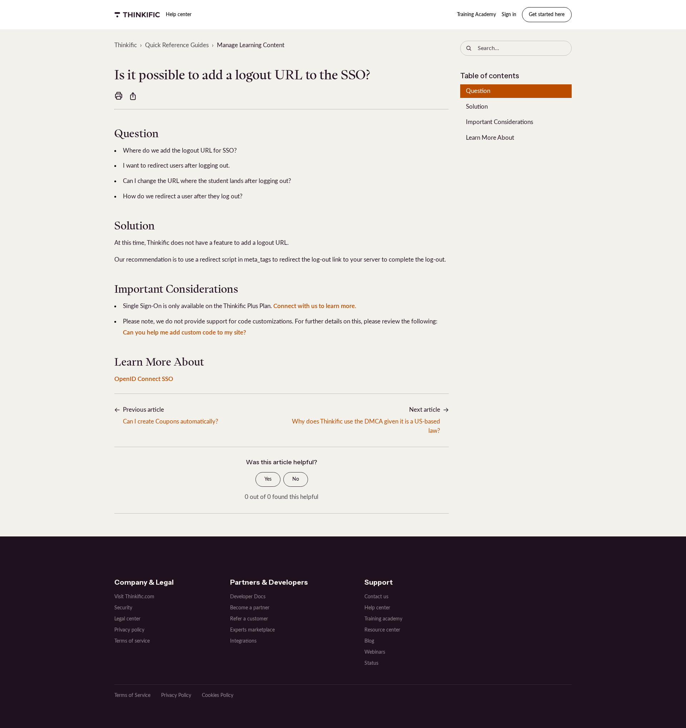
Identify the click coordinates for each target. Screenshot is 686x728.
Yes (268, 479)
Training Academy (476, 14)
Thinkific (125, 45)
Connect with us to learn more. (314, 306)
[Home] (137, 15)
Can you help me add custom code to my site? (184, 333)
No (295, 479)
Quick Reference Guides (177, 45)
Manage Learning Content (250, 45)
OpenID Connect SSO (143, 379)
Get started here (547, 14)
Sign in (509, 14)
